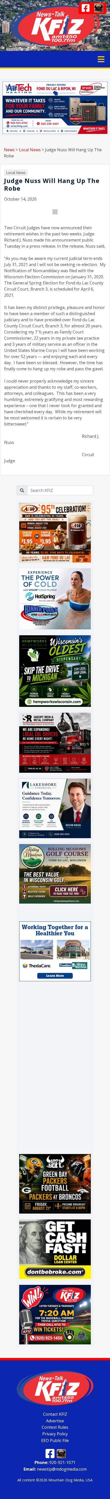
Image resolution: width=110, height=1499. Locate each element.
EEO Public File (55, 1440)
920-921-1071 (55, 1462)
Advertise (55, 1420)
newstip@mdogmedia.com (55, 1469)
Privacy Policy (55, 1434)
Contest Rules (55, 1427)
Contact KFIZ (55, 1414)
